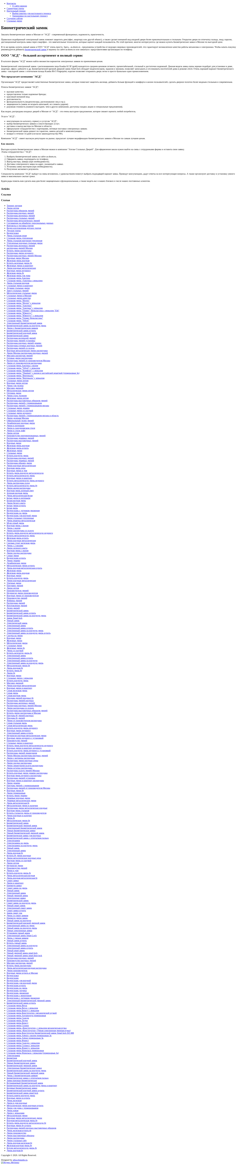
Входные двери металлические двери (24, 1118)
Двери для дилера (15, 385)
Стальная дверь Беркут (17, 1023)
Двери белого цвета (16, 503)
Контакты (11, 3)
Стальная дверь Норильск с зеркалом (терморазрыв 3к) (33, 1053)
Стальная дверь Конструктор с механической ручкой (32, 1013)
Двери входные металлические (21, 268)
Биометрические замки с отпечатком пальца (27, 1078)
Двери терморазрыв (16, 793)
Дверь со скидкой (15, 650)
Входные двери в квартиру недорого (24, 748)
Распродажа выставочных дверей (22, 440)
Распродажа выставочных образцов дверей (27, 400)
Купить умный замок (17, 943)
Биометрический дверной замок (22, 825)
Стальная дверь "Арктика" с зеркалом (25, 308)
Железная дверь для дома (18, 275)
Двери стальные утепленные (20, 518)
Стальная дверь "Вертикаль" (20, 375)
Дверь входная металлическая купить (24, 568)
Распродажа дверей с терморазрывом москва (28, 405)
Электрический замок (17, 623)
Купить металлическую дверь (21, 475)
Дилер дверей (13, 608)
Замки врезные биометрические (22, 1080)
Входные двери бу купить (19, 1125)
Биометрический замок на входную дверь (26, 325)
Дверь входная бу (15, 668)
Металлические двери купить (21, 565)
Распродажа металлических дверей (23, 220)
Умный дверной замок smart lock (22, 953)
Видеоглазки (13, 233)
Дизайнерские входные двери (21, 423)
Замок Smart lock (14, 618)
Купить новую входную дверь (21, 1095)
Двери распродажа (15, 1138)
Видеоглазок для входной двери (22, 515)
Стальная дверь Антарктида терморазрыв (26, 1015)
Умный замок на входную (19, 920)
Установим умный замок (18, 933)
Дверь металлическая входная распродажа (27, 968)
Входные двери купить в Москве (22, 973)
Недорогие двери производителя (22, 593)
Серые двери (13, 555)
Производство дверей (17, 598)
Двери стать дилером (17, 395)
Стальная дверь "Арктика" (19, 305)
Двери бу (11, 673)
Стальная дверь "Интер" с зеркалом (23, 303)
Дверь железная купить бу (19, 1130)
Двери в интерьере (15, 425)
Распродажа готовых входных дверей (24, 345)
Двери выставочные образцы (20, 1135)
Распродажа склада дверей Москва (23, 770)
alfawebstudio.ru (20, 1160)
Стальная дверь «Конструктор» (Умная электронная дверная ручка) (39, 1030)
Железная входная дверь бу (19, 1145)
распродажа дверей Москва (20, 248)
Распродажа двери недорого (20, 253)
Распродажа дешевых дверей (20, 438)
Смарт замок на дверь (17, 888)
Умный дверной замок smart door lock (24, 955)
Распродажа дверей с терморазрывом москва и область (33, 415)
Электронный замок (16, 625)
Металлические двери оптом (20, 390)
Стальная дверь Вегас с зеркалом (22, 1008)
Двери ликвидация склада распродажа (25, 765)
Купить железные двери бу (19, 263)
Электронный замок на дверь (20, 925)
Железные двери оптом (18, 398)
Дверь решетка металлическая (21, 520)
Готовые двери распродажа (19, 358)
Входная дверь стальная (18, 810)
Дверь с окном (13, 528)
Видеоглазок (13, 978)
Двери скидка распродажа (19, 553)
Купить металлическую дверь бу (22, 485)
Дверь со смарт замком (17, 915)
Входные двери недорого (19, 270)
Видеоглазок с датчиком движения (23, 510)
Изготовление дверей (17, 605)
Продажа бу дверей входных (20, 715)
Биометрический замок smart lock (22, 1093)
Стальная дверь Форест (18, 1040)
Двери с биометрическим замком (22, 328)
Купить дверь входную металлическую (25, 473)
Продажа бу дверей (16, 718)
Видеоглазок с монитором (19, 995)
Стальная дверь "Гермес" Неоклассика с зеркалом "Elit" (33, 310)
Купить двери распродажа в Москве (24, 713)
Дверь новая (12, 1110)
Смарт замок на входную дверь (21, 903)
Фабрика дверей (14, 600)
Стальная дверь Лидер (17, 1020)
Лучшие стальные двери (18, 288)
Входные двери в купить (18, 1098)
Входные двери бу (15, 790)
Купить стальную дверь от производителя (26, 813)
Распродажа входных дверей (20, 213)
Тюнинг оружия (14, 205)
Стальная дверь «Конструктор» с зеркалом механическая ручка (37, 1028)
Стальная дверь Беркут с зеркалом (23, 1010)
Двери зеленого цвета (17, 548)
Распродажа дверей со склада (20, 348)
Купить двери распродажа (19, 250)
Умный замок (13, 620)
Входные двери (14, 443)
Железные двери (14, 450)
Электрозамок (13, 840)
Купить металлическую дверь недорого (25, 480)
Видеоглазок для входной (19, 980)
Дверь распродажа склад (18, 483)
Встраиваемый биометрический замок (25, 1083)
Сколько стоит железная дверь (21, 543)
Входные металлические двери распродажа (27, 350)
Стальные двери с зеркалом (20, 678)
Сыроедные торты (15, 8)
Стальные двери (14, 21)
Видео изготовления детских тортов (24, 228)
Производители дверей (18, 590)
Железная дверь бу (15, 273)
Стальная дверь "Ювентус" (19, 313)
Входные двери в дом (17, 470)
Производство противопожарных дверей (26, 435)
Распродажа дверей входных (20, 700)
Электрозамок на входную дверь (22, 845)
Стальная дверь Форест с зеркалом (23, 1048)
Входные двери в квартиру (19, 478)
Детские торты (14, 230)
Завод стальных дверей (18, 290)
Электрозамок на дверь (18, 843)
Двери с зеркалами (15, 1113)
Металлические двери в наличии (22, 805)
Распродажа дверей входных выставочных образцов (31, 1128)
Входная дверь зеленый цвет (20, 490)
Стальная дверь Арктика (18, 278)
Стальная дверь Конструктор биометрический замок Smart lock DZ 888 (40, 1033)
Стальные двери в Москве (19, 295)
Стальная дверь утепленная (20, 238)
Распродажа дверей (16, 603)
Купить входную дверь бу (19, 873)
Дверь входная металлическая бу (22, 878)
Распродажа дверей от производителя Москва (28, 360)
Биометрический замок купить (21, 330)
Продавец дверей (15, 585)
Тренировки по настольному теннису (30, 16)
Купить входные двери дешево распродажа (27, 773)
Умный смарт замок (16, 905)
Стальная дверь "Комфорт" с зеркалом (25, 370)
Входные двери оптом (17, 383)
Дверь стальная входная (18, 283)
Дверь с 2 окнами (15, 545)
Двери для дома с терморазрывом (22, 1108)
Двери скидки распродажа (19, 763)
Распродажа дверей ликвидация (22, 753)
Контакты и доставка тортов (20, 225)
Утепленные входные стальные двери (24, 243)
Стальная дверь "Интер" (18, 300)
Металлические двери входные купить (25, 1105)
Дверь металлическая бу (18, 803)
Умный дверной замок (17, 895)
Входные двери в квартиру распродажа (25, 780)
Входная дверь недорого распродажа (24, 775)
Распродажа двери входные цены (22, 760)
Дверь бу (11, 818)
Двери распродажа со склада (20, 530)
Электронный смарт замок (19, 908)
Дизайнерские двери (16, 563)
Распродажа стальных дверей (20, 218)
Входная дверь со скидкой (19, 860)
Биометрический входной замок (22, 333)
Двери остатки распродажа (19, 768)
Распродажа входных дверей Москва (24, 255)
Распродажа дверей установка (21, 340)
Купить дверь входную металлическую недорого (30, 533)
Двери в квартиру (15, 883)
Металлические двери (17, 643)
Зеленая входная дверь (17, 493)
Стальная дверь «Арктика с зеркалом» (25, 280)
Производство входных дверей (21, 960)
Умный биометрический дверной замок (25, 833)
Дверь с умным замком (17, 938)
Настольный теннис (16, 11)
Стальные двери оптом (17, 380)
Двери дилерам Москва (18, 418)
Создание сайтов (15, 18)
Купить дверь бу (14, 670)
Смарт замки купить (16, 910)
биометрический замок (36, 49)
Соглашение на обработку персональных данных (30, 223)
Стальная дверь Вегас (17, 1005)
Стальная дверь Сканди (18, 1018)
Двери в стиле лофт (16, 430)
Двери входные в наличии (19, 815)
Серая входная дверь (16, 695)
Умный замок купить (17, 940)
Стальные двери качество (19, 298)
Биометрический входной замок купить (25, 1090)
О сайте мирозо (19, 6)
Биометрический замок (18, 335)
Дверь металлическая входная (21, 875)
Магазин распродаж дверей (20, 355)
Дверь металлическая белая (19, 495)
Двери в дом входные (17, 1103)
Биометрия (12, 1058)
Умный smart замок (16, 950)
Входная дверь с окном (17, 525)
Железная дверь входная (18, 260)
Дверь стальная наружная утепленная (24, 240)
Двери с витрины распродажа (21, 758)
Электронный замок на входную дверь (25, 630)
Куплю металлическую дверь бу (22, 1148)
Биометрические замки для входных (24, 835)
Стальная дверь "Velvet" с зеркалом (23, 368)
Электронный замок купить (20, 628)
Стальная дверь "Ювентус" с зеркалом (25, 315)
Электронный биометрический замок (24, 323)
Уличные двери (14, 583)
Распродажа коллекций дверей (21, 338)
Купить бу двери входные (19, 855)
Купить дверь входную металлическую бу (26, 1123)
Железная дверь (14, 570)
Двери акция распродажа (18, 488)
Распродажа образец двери (19, 463)
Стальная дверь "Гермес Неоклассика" (25, 318)
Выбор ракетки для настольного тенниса (31, 13)
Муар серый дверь (15, 523)
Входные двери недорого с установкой (25, 738)
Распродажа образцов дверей (20, 210)
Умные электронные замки (19, 930)
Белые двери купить (16, 505)
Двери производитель (17, 970)
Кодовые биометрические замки (22, 1088)
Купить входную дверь (17, 455)
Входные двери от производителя (23, 595)
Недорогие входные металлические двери (26, 735)
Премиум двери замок (17, 918)
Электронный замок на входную (22, 660)
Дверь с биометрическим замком (22, 1075)
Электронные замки (16, 898)
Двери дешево (13, 560)
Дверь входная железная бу (19, 1143)
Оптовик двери (14, 393)
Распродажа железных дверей (21, 215)
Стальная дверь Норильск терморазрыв (25, 1050)
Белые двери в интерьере (18, 498)
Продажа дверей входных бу (20, 698)
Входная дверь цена (16, 468)
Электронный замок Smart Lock (22, 935)
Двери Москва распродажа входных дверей (27, 353)
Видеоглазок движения (18, 993)
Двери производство (16, 1133)
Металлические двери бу (18, 665)
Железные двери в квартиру (20, 265)
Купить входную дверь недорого (22, 728)
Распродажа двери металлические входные (27, 808)
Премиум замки (14, 885)
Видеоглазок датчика (17, 990)
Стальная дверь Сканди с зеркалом (23, 1043)
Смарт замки (13, 880)
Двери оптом (13, 208)
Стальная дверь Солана (18, 1025)
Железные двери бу (16, 648)
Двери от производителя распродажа (24, 363)
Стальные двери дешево (18, 408)
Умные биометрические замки (21, 830)
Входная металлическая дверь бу (22, 1120)
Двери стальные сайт (17, 1140)
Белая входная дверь (16, 500)
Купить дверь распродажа (19, 965)
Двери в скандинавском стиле (21, 428)
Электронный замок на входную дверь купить (29, 633)
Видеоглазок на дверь (17, 513)
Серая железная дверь (17, 690)
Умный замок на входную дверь (22, 928)
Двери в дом (12, 870)
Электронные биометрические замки (24, 1068)
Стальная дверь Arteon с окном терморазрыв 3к (29, 1035)
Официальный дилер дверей (20, 420)
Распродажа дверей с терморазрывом (24, 403)
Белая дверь (12, 508)
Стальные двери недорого (19, 413)
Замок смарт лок (14, 913)
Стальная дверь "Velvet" (18, 320)
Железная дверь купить (18, 448)
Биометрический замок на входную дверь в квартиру (32, 1085)
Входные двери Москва (18, 258)
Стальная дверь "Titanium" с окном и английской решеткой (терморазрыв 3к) (43, 373)
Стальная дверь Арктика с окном (22, 365)
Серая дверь (12, 693)
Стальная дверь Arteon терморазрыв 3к (25, 1038)
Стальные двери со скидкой (20, 410)
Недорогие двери (15, 865)
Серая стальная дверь (17, 723)
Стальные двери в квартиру (20, 285)
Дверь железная (14, 1100)
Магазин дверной (15, 388)
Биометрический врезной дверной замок (26, 923)
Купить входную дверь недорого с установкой (29, 750)
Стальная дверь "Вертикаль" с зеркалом (25, 378)
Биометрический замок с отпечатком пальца (28, 838)
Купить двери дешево (17, 795)
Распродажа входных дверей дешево (24, 343)
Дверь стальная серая (17, 235)
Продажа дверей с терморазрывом (23, 785)
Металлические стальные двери (22, 293)
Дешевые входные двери (18, 798)
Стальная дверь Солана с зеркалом (23, 1045)
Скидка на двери (15, 635)
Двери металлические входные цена (24, 858)
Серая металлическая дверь (19, 725)
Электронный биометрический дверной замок (29, 1000)
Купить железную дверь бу (19, 653)
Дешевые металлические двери (21, 800)
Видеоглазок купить (16, 558)
